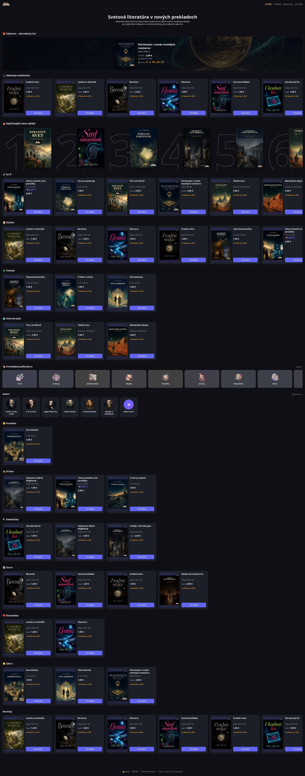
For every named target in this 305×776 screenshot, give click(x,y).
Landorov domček (87, 82)
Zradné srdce (32, 82)
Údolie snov (239, 181)
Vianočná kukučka (242, 229)
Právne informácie (148, 771)
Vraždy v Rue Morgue (140, 526)
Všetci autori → (297, 394)
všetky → (299, 367)
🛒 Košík (299, 4)
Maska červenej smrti (192, 574)
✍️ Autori (126, 771)
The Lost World (137, 181)
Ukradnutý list (292, 82)
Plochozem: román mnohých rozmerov (191, 182)
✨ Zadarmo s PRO (32, 96)
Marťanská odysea (294, 181)
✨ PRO (268, 4)
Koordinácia (32, 429)
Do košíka (38, 113)
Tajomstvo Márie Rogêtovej (34, 479)
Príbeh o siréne (85, 277)
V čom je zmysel (138, 478)
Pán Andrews (136, 277)
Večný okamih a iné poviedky (35, 182)
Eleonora (185, 82)
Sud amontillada (241, 82)
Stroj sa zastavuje (86, 181)
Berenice (134, 82)
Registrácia (288, 4)
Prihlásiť (277, 4)
